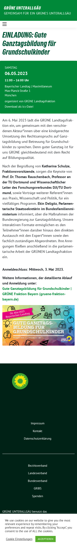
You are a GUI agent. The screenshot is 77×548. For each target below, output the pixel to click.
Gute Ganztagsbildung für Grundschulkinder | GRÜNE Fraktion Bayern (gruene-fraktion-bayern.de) (36, 293)
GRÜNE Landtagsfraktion (39, 101)
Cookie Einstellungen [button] (19, 539)
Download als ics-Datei (19, 106)
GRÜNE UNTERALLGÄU (22, 7)
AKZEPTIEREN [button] (45, 539)
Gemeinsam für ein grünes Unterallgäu (37, 13)
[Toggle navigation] (4, 24)
